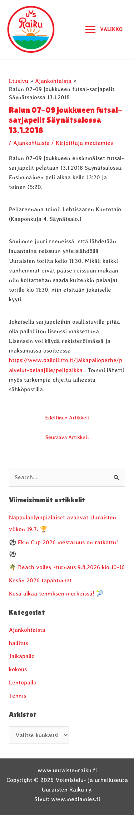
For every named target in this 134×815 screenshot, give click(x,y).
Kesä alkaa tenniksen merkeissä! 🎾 (56, 593)
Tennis (17, 695)
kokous (18, 669)
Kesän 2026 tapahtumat (40, 580)
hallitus (18, 642)
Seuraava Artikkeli (67, 437)
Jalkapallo (22, 656)
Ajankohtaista (31, 142)
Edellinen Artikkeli (67, 417)
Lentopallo (22, 682)
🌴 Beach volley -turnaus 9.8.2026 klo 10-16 (67, 567)
